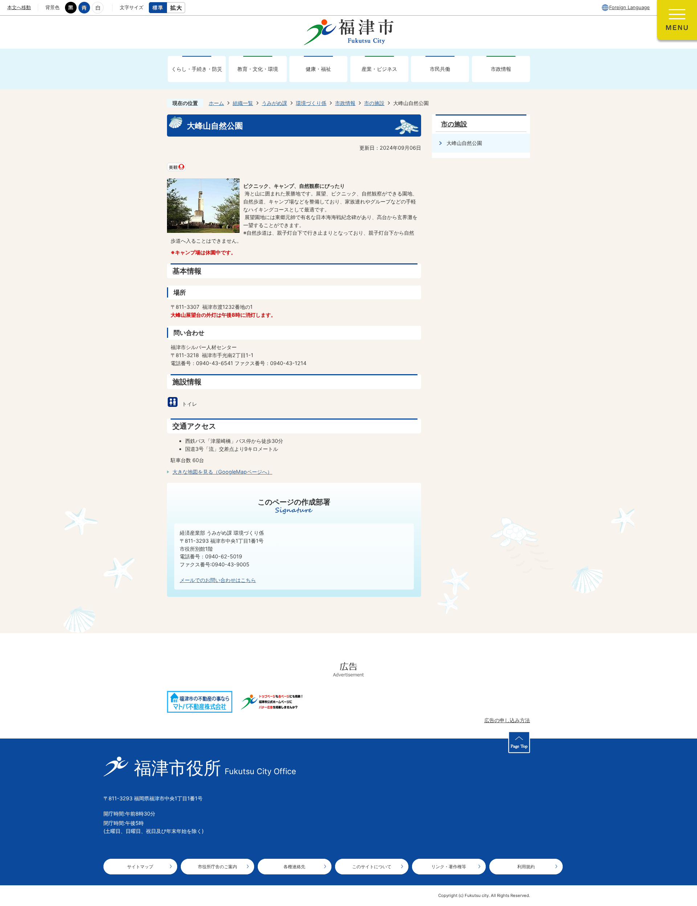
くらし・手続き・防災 (196, 69)
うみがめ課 (274, 103)
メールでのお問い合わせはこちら (218, 580)
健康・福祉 (318, 69)
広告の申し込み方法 (507, 720)
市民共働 (440, 69)
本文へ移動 (19, 7)
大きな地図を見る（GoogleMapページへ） (222, 472)
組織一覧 (243, 103)
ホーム (216, 103)
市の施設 (374, 103)
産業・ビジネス (379, 69)
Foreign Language (629, 7)
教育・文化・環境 (257, 69)
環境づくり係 (311, 103)
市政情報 (501, 69)
